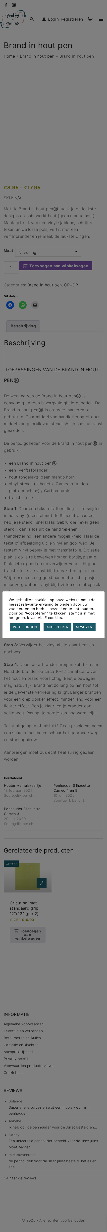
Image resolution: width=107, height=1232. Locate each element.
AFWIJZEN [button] (84, 627)
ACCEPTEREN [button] (57, 627)
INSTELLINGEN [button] (25, 627)
